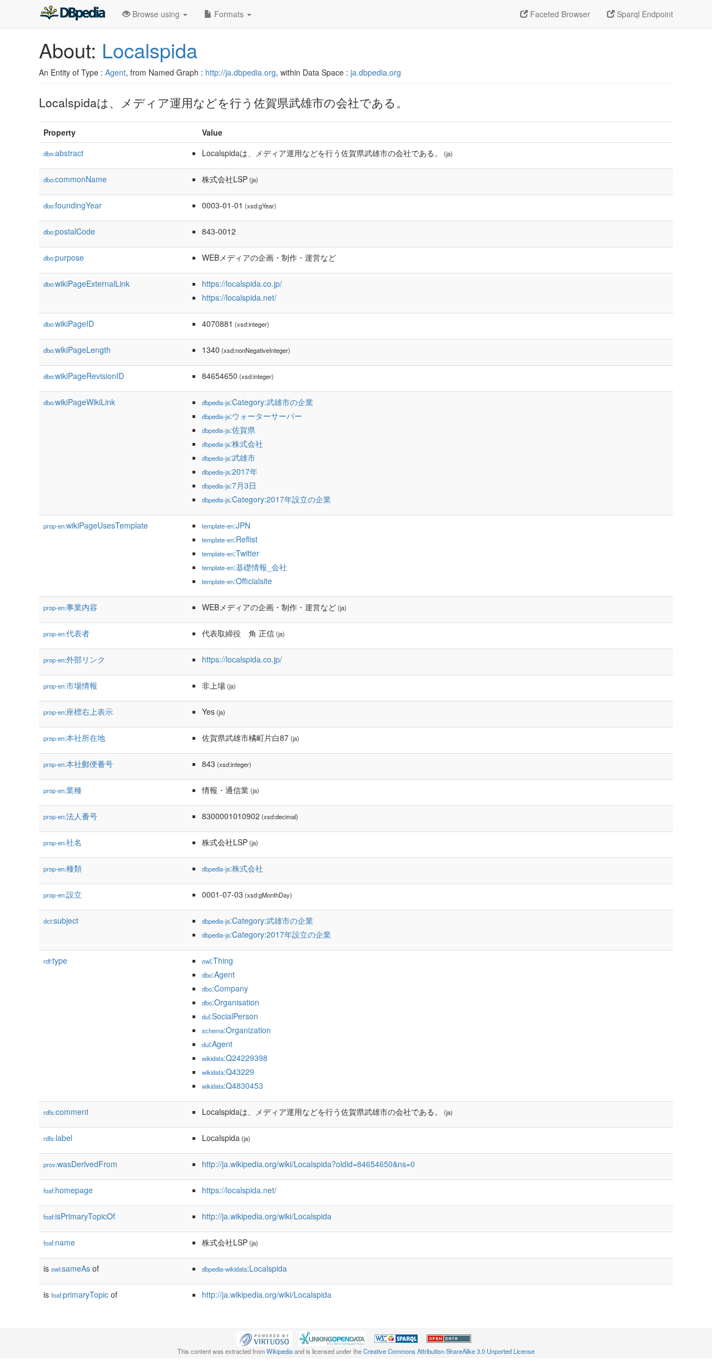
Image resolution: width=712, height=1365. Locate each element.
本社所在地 (74, 737)
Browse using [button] (156, 13)
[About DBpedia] (72, 14)
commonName (75, 179)
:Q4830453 (232, 1085)
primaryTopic (79, 1294)
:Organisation (230, 1002)
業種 (62, 789)
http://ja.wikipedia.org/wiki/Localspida (267, 1216)
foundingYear (72, 205)
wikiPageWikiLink (79, 401)
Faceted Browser (559, 13)
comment (65, 1111)
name (59, 1242)
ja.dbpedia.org (375, 72)
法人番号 (70, 815)
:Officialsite (237, 580)
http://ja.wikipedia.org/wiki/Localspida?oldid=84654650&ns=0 (308, 1163)
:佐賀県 (228, 429)
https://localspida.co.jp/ (242, 283)
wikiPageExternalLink (86, 283)
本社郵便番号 (78, 763)
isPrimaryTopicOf (79, 1216)
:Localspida (244, 1268)
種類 (62, 868)
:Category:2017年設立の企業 (266, 499)
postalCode (69, 231)
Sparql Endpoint (644, 13)
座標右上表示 (78, 711)
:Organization (236, 1029)
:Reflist (230, 539)
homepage (68, 1189)
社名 (62, 842)
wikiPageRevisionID (83, 375)
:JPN (226, 525)
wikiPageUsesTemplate (95, 525)
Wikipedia (279, 1351)
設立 (62, 894)
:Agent (218, 974)
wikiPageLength (77, 349)
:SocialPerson (230, 1016)
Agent (115, 72)
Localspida (149, 50)
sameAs (70, 1268)
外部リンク (74, 659)
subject (60, 920)
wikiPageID (68, 323)
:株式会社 (232, 443)
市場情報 (70, 685)
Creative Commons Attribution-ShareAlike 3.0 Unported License (449, 1351)
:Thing (217, 960)
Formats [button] (229, 13)
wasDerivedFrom (80, 1163)
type (55, 960)
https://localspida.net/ (239, 297)
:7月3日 (229, 485)
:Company (225, 988)
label (57, 1137)
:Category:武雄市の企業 (257, 401)
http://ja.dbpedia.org (240, 72)
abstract (63, 152)
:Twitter (230, 553)
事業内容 (70, 606)
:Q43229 (228, 1071)
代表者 (66, 633)
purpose (63, 257)
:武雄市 (228, 457)
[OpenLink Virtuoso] (264, 1337)
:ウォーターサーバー (252, 415)
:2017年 (230, 471)
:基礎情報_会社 (244, 566)
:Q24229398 (235, 1057)
